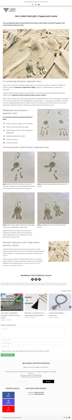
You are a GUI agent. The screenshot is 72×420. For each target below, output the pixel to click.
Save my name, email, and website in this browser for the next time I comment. (25, 351)
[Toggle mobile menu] (69, 8)
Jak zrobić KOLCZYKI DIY (23, 283)
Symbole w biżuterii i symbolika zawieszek (37, 283)
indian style (27, 284)
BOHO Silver (16, 284)
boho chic (11, 284)
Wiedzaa (2, 284)
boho (8, 284)
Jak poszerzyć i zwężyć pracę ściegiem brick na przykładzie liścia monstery (59, 315)
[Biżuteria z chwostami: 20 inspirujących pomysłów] (12, 294)
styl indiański (57, 284)
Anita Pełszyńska (5, 283)
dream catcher (22, 284)
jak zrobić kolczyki (33, 284)
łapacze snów (52, 284)
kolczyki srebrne (40, 284)
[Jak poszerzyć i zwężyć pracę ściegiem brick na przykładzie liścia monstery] (60, 294)
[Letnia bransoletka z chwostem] (36, 294)
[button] (2, 307)
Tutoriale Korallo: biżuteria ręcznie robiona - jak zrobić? (56, 283)
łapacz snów (46, 284)
